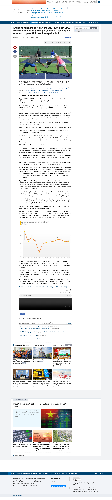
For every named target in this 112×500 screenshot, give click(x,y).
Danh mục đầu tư (19, 12)
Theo (45, 295)
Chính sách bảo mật (18, 495)
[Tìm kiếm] (93, 28)
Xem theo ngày (39, 345)
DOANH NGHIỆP (34, 22)
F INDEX (97, 22)
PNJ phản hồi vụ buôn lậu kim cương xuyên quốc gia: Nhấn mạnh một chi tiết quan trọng (41, 383)
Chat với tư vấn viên (59, 486)
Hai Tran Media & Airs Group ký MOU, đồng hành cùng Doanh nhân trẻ (22, 383)
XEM (68, 345)
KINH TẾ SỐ (68, 22)
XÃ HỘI (12, 22)
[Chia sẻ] (15, 51)
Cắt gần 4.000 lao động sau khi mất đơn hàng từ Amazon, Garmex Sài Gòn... (45, 90)
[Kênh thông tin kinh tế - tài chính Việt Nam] (29, 2)
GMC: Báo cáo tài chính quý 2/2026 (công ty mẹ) (36, 338)
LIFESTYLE (84, 22)
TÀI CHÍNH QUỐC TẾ (57, 22)
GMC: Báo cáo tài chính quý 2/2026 (33, 335)
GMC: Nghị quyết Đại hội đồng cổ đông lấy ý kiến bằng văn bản (39, 326)
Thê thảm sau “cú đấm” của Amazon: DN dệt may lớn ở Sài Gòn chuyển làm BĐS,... (47, 88)
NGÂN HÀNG (41, 22)
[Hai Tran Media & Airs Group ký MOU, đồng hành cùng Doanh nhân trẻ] (22, 374)
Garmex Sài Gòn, (30, 318)
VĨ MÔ (64, 22)
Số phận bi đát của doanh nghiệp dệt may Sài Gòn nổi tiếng (44, 287)
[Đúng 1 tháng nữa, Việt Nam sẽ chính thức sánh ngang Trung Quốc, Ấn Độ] (56, 418)
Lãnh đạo (91, 31)
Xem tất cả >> (69, 323)
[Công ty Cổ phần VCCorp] (86, 479)
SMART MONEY (48, 22)
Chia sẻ (68, 37)
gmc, (35, 318)
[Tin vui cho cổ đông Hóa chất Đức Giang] (42, 353)
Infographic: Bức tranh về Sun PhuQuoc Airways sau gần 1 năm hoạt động (62, 383)
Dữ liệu (92, 22)
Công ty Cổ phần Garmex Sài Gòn (43, 323)
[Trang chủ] (9, 22)
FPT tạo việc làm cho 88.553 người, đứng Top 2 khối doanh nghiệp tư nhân (21, 361)
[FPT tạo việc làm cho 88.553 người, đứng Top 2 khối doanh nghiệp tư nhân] (22, 353)
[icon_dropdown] (99, 2)
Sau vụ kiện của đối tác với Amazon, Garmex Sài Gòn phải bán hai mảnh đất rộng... (47, 93)
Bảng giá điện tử (19, 9)
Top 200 (101, 473)
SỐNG (80, 22)
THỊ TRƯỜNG (75, 22)
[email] (15, 56)
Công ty (78, 31)
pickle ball (39, 318)
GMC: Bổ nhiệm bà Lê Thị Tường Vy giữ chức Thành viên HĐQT (39, 328)
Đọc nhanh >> (63, 6)
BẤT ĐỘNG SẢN (26, 22)
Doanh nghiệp (34, 37)
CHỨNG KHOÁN (18, 22)
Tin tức (84, 31)
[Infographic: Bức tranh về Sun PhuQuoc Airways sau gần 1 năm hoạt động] (62, 374)
